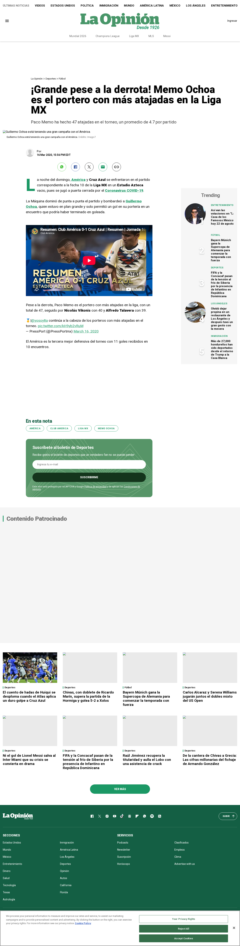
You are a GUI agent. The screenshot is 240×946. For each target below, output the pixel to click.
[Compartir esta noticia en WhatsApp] (61, 167)
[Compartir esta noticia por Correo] (102, 167)
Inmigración (108, 5)
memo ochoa (106, 428)
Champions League (108, 36)
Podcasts (122, 842)
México (175, 5)
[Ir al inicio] (18, 816)
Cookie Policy (83, 923)
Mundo (129, 5)
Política (87, 5)
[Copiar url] (116, 167)
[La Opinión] (119, 21)
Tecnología (9, 885)
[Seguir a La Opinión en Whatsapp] (144, 816)
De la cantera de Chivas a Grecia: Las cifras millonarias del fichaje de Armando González (210, 759)
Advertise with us (184, 863)
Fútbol (62, 78)
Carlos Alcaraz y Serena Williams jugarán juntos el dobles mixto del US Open (210, 696)
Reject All (183, 928)
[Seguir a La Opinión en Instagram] (107, 816)
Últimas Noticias (16, 5)
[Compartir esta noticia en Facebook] (75, 167)
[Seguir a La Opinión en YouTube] (114, 816)
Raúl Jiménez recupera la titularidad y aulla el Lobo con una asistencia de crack (147, 759)
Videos (40, 5)
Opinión (64, 871)
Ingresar (232, 20)
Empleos (179, 849)
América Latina (152, 5)
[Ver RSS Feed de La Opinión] (159, 816)
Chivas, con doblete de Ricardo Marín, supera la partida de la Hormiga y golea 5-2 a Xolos (88, 696)
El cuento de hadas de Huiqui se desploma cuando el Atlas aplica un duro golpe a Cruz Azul (29, 696)
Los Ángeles (196, 5)
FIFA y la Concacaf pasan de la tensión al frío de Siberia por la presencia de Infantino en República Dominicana (221, 284)
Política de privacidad (95, 486)
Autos (63, 878)
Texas (6, 892)
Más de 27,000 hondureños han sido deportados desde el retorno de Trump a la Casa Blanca (222, 349)
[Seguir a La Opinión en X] (99, 816)
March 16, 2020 (86, 331)
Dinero (6, 871)
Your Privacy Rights (183, 919)
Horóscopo (123, 863)
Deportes (51, 78)
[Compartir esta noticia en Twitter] (89, 167)
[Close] (234, 928)
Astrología (9, 899)
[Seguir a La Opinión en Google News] (129, 816)
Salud (6, 878)
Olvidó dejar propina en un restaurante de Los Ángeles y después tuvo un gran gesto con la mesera (222, 318)
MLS (151, 36)
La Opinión (37, 78)
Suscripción (124, 856)
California (65, 885)
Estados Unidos (63, 5)
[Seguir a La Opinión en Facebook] (92, 816)
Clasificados (181, 842)
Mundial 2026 (77, 36)
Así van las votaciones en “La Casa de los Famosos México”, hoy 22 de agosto (223, 217)
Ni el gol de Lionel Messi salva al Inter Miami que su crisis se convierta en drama (29, 759)
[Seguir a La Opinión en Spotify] (152, 816)
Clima (177, 856)
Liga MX (134, 36)
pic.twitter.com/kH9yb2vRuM (60, 326)
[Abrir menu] (7, 21)
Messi (167, 36)
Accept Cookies (183, 938)
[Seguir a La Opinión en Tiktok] (122, 816)
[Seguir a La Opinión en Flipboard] (137, 816)
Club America (59, 428)
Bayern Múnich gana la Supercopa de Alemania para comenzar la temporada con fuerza (221, 250)
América (35, 428)
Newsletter (123, 849)
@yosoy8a (39, 320)
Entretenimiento (222, 205)
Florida (64, 892)
